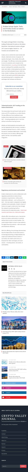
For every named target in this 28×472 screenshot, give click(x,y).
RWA (16, 75)
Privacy (3, 450)
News (19, 6)
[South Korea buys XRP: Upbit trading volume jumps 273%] (14, 323)
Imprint (3, 447)
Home (10, 6)
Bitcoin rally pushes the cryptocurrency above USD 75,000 (17, 377)
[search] (25, 3)
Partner (3, 444)
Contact (4, 434)
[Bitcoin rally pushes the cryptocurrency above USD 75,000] (14, 342)
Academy (4, 430)
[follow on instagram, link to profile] (14, 388)
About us (4, 440)
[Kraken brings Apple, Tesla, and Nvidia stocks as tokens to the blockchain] (14, 17)
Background (7, 168)
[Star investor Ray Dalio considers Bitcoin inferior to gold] (14, 151)
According (14, 65)
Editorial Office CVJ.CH (8, 34)
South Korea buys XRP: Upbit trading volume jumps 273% (17, 370)
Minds (5, 146)
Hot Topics (15, 6)
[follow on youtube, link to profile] (14, 397)
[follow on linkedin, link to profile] (14, 392)
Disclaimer (4, 453)
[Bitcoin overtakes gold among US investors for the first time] (14, 173)
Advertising (4, 437)
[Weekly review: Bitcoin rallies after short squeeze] (14, 303)
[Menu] (3, 3)
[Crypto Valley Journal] (15, 2)
